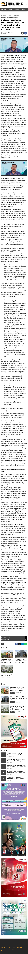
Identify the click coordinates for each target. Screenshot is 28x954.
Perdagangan (15, 17)
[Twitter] (19, 644)
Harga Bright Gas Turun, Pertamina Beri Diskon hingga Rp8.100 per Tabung (15, 778)
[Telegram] (22, 644)
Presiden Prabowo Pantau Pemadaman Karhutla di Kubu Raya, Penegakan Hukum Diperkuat (7, 661)
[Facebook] (16, 644)
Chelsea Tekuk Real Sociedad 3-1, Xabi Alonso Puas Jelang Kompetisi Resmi (16, 760)
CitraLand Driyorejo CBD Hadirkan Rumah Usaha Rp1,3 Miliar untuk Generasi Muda (21, 661)
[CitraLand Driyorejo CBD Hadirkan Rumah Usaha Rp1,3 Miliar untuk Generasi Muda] (21, 654)
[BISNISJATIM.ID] (12, 4)
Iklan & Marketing (17, 947)
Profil (8, 947)
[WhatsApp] (25, 644)
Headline (4, 17)
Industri (8, 17)
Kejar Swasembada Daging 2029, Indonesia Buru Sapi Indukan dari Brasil (16, 766)
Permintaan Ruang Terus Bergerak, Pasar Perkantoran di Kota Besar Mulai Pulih (7, 675)
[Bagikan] (25, 33)
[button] (26, 4)
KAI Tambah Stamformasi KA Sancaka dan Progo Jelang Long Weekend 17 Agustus (16, 772)
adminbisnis (4, 32)
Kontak (3, 947)
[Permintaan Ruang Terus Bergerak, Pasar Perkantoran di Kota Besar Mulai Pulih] (7, 669)
